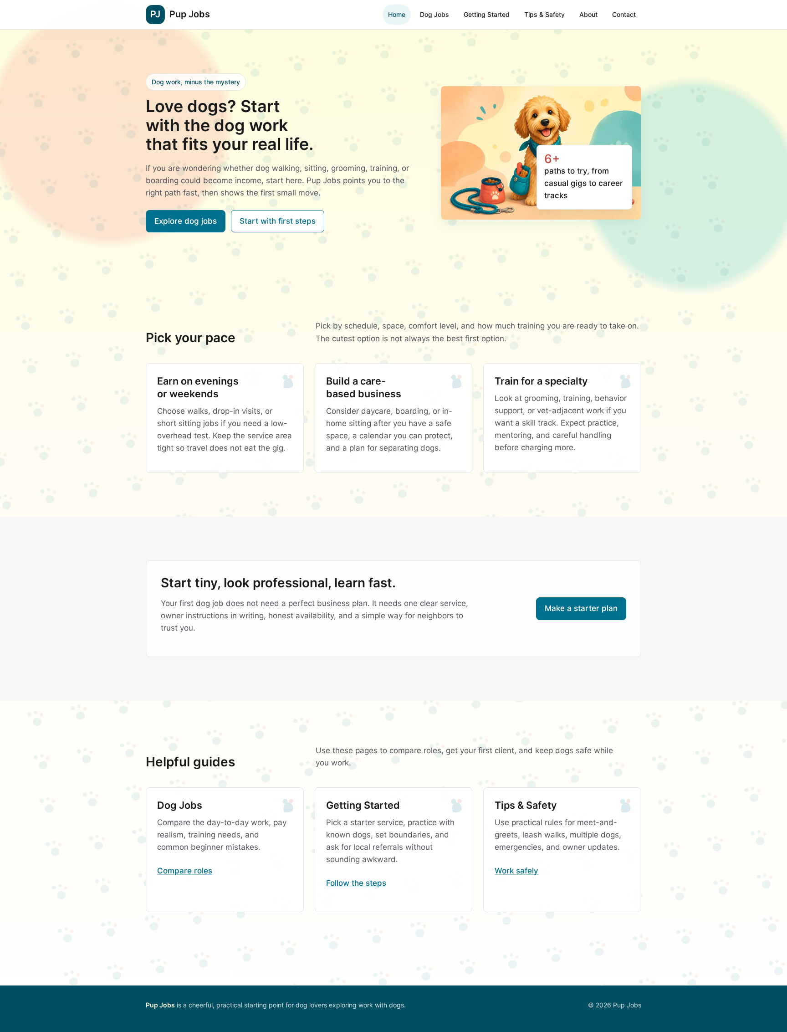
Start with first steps (278, 221)
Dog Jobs (434, 14)
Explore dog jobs (185, 221)
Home (396, 14)
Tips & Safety (544, 14)
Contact (624, 14)
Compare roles (184, 870)
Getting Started (487, 14)
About (588, 14)
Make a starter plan (581, 608)
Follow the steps (356, 883)
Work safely (516, 870)
